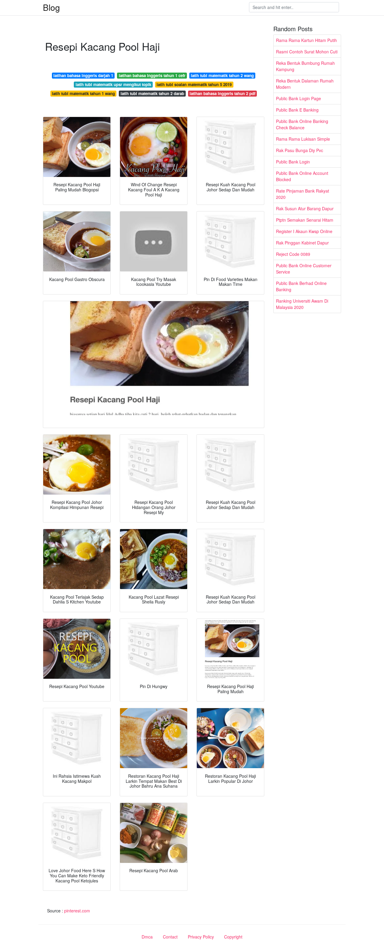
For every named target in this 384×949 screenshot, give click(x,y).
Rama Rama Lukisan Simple (303, 139)
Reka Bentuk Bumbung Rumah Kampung (305, 66)
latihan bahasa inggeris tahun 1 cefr (152, 75)
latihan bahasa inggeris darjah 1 (83, 75)
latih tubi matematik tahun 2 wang (222, 75)
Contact (170, 937)
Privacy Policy (201, 937)
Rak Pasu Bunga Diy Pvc (299, 150)
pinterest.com (77, 911)
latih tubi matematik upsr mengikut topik (113, 84)
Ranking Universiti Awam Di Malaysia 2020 (302, 304)
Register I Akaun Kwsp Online (304, 231)
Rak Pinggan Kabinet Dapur (302, 243)
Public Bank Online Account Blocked (302, 176)
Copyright (233, 937)
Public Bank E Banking (297, 110)
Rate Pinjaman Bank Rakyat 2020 (302, 194)
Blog (51, 7)
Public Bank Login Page (298, 98)
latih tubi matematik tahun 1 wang (83, 93)
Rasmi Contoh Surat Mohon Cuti (307, 52)
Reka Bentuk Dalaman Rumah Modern (305, 84)
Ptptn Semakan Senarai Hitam (304, 220)
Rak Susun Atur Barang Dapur (305, 208)
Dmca (147, 937)
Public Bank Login (293, 162)
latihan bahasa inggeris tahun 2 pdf (222, 93)
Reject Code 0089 (293, 254)
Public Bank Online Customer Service (304, 268)
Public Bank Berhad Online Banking (301, 286)
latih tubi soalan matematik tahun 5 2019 (194, 84)
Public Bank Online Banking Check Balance (302, 124)
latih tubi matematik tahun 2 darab (152, 93)
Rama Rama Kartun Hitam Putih (306, 40)
